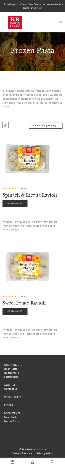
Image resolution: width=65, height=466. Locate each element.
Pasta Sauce (11, 377)
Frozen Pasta (11, 373)
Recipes (8, 405)
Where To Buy (12, 397)
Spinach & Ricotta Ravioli (29, 195)
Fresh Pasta (11, 369)
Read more (15, 203)
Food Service (12, 413)
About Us (10, 385)
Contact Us (10, 388)
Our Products (13, 365)
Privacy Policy (45, 453)
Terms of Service (22, 453)
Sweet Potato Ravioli (24, 303)
